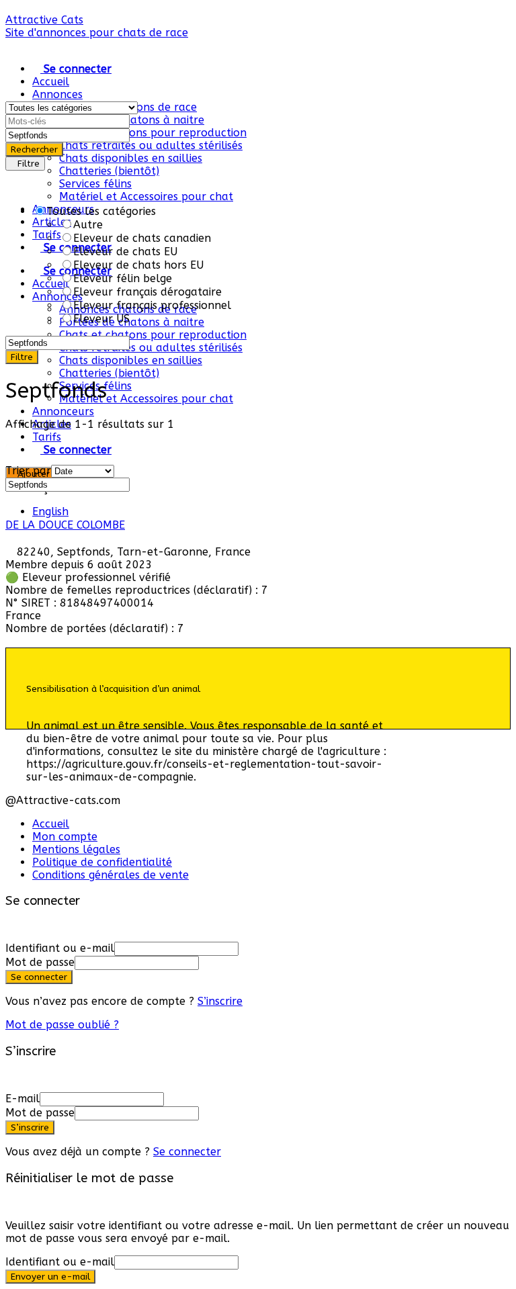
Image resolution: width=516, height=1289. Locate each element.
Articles (51, 222)
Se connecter (187, 1151)
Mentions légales (76, 849)
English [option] (50, 511)
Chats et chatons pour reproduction (153, 132)
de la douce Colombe (65, 525)
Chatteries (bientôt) (109, 171)
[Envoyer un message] (9, 641)
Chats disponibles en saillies (130, 158)
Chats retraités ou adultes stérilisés (151, 145)
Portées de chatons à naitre (131, 120)
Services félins (95, 183)
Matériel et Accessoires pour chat (146, 196)
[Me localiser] (134, 134)
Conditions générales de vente (110, 875)
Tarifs (46, 437)
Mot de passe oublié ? (62, 1024)
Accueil (50, 81)
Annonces (57, 94)
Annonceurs (63, 411)
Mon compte (64, 836)
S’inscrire (220, 1001)
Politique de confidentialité (102, 862)
